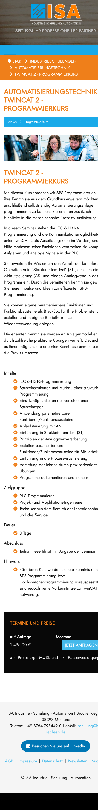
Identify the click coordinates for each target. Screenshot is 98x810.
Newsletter (77, 761)
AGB (9, 761)
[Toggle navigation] (10, 49)
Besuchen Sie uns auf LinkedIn (58, 746)
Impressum (28, 761)
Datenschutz (52, 761)
